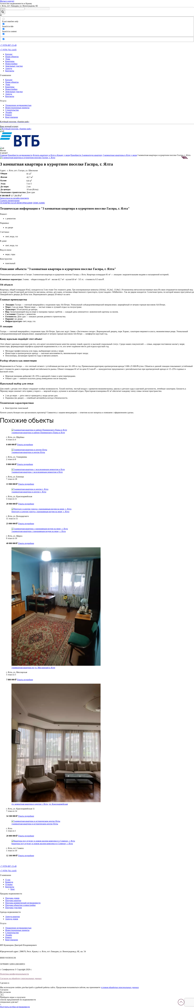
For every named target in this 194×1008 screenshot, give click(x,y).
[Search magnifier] (2, 12)
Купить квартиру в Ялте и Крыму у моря (51, 155)
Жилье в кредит (7, 1)
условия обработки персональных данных (120, 987)
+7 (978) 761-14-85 (8, 50)
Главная (3, 155)
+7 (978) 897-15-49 (8, 45)
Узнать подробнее (25, 444)
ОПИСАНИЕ (39, 203)
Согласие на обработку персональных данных (21, 978)
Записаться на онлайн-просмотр (14, 198)
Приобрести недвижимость (20, 155)
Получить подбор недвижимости (15, 1007)
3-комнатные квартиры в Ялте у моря (120, 155)
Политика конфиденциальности (14, 974)
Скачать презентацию (10, 200)
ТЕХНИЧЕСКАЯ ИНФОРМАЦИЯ (16, 203)
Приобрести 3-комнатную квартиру (86, 155)
